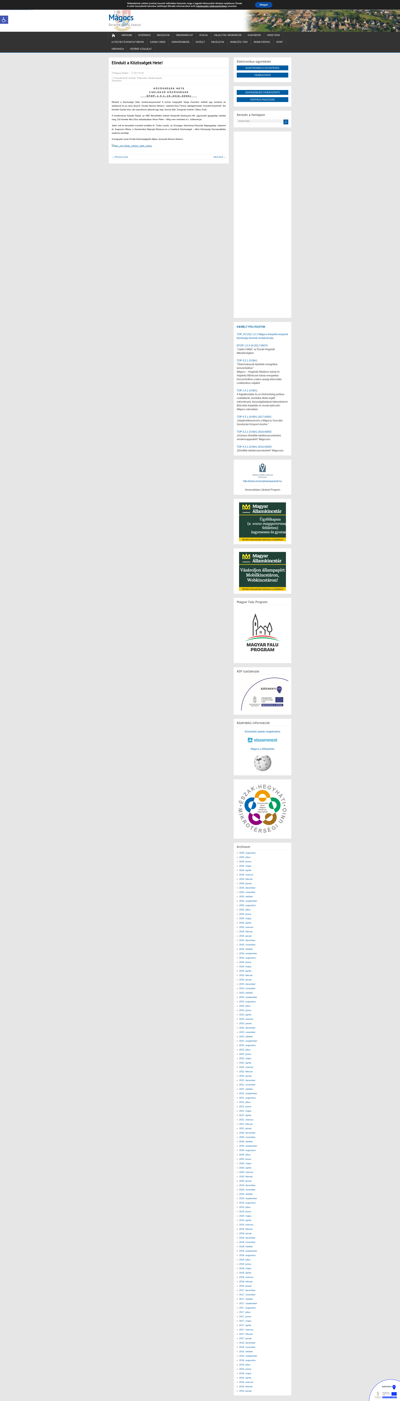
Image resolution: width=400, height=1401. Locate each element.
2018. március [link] (246, 1277)
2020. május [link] (245, 1163)
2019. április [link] (245, 1220)
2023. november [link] (247, 988)
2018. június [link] (245, 1264)
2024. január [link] (245, 979)
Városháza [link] (118, 48)
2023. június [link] (245, 1010)
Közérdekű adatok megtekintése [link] (262, 731)
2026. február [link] (246, 879)
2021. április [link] (245, 1115)
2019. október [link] (246, 1194)
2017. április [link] (245, 1325)
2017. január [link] (245, 1338)
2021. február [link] (246, 1124)
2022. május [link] (245, 1058)
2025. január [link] (245, 936)
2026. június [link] (245, 861)
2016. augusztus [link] (247, 1360)
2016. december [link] (247, 1342)
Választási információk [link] (228, 35)
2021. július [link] (244, 1102)
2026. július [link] (244, 857)
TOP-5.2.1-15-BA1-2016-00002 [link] (254, 431)
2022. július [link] (244, 1049)
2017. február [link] (246, 1334)
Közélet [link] (200, 41)
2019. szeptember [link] (248, 1198)
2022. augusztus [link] (247, 1045)
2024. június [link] (245, 962)
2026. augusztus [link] (247, 853)
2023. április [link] (245, 1014)
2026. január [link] (245, 883)
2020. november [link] (247, 1137)
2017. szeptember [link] (248, 1303)
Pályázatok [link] (163, 35)
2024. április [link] (245, 971)
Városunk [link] (126, 35)
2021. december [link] (247, 1080)
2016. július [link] (244, 1364)
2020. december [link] (247, 1132)
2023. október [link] (246, 992)
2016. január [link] (245, 1391)
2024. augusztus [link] (247, 957)
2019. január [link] (245, 1233)
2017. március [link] (246, 1329)
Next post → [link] (220, 157)
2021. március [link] (246, 1119)
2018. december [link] (247, 1237)
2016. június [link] (245, 1369)
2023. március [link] (246, 1019)
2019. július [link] (244, 1207)
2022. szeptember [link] (248, 1041)
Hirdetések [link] (273, 35)
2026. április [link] (245, 870)
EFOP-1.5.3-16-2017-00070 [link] (252, 345)
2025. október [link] (246, 896)
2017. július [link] (244, 1312)
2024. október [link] (246, 949)
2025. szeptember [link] (248, 901)
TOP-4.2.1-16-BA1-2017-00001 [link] (254, 416)
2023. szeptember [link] (248, 997)
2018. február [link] (246, 1281)
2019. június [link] (245, 1211)
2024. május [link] (245, 966)
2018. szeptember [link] (248, 1251)
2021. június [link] (245, 1106)
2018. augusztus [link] (247, 1255)
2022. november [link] (247, 1032)
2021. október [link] (246, 1089)
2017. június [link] (245, 1316)
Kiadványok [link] (254, 35)
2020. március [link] (246, 1172)
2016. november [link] (247, 1347)
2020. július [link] (244, 1154)
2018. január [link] (245, 1286)
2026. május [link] (245, 866)
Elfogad (264, 4)
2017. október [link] (246, 1299)
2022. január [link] (245, 1076)
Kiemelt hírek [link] (158, 41)
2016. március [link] (246, 1382)
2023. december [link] (247, 984)
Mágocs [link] (121, 17)
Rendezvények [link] (262, 41)
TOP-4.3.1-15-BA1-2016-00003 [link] (254, 446)
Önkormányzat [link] (184, 35)
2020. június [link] (245, 1159)
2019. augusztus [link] (247, 1202)
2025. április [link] (245, 923)
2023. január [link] (245, 1023)
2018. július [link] (244, 1259)
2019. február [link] (246, 1229)
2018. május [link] (245, 1268)
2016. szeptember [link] (248, 1356)
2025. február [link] (246, 931)
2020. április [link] (245, 1167)
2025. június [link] (245, 914)
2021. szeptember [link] (248, 1093)
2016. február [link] (246, 1386)
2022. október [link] (246, 1036)
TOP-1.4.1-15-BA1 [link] (247, 390)
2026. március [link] (246, 874)
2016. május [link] (245, 1373)
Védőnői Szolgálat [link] (141, 48)
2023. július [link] (244, 1006)
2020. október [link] (246, 1141)
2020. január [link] (245, 1181)
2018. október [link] (246, 1246)
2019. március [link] (246, 1224)
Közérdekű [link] (144, 35)
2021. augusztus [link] (247, 1097)
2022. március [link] (246, 1067)
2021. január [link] (245, 1128)
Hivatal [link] (203, 35)
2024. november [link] (247, 944)
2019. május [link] (245, 1216)
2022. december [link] (247, 1027)
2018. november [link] (247, 1242)
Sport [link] (279, 41)
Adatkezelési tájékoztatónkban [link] (211, 6)
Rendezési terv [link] (239, 41)
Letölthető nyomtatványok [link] (128, 41)
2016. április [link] (245, 1377)
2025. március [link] (246, 927)
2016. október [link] (246, 1351)
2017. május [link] (245, 1321)
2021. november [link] (247, 1084)
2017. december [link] (247, 1290)
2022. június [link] (245, 1054)
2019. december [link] (247, 1185)
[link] (4, 20)
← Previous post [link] (120, 157)
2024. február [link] (246, 975)
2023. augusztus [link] (247, 1001)
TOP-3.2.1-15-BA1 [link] (247, 360)
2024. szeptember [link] (248, 953)
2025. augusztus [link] (247, 905)
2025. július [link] (244, 909)
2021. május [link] (245, 1111)
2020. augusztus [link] (247, 1150)
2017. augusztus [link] (247, 1307)
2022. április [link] (245, 1062)
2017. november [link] (247, 1294)
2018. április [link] (245, 1272)
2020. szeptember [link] (248, 1146)
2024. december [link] (247, 940)
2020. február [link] (246, 1176)
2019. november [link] (247, 1189)
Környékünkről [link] (181, 41)
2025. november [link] (247, 892)
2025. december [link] (247, 888)
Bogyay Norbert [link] (121, 73)
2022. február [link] (246, 1071)
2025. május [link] (245, 918)
